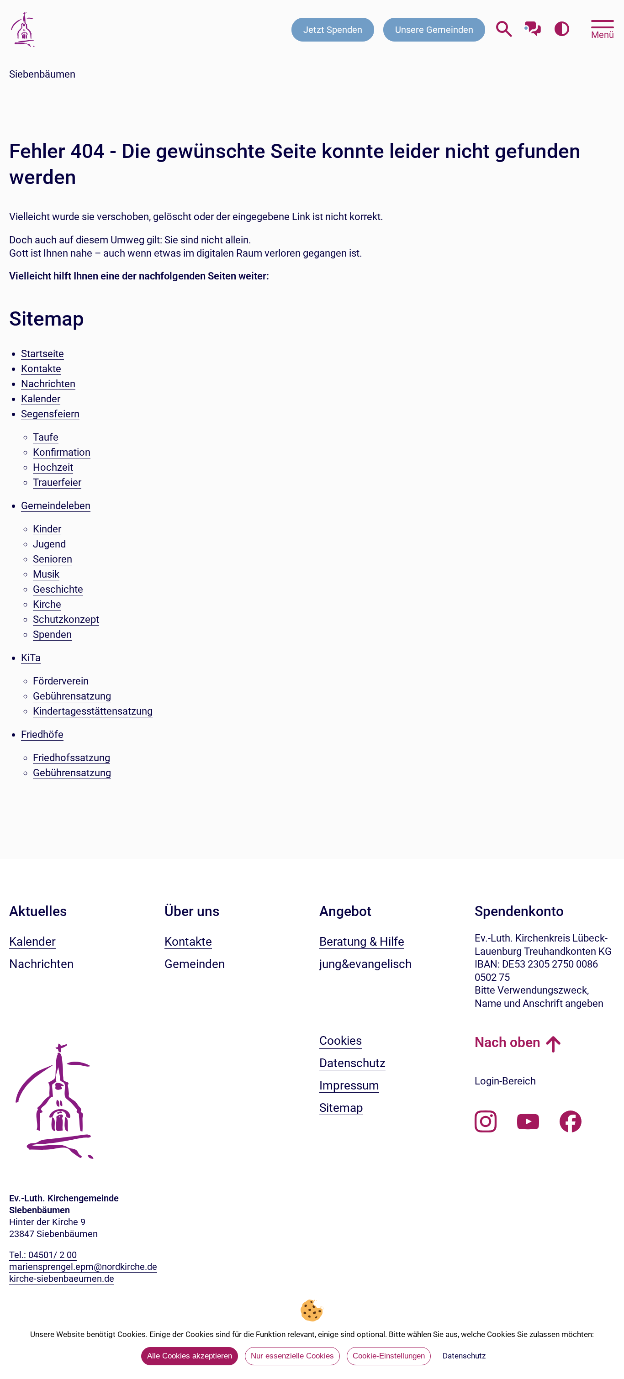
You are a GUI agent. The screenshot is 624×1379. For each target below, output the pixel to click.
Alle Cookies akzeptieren (189, 1356)
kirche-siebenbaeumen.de (61, 1278)
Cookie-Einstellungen (389, 1356)
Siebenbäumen (42, 74)
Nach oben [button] (507, 1042)
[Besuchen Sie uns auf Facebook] (571, 1122)
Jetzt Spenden (332, 29)
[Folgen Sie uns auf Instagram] (486, 1122)
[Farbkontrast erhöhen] (561, 29)
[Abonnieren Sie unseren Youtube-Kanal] (528, 1122)
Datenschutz (464, 1355)
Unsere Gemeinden (434, 29)
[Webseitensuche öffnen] (504, 29)
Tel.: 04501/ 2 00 (43, 1254)
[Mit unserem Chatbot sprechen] (533, 26)
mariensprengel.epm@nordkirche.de (83, 1266)
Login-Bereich (505, 1081)
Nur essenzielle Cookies (292, 1356)
